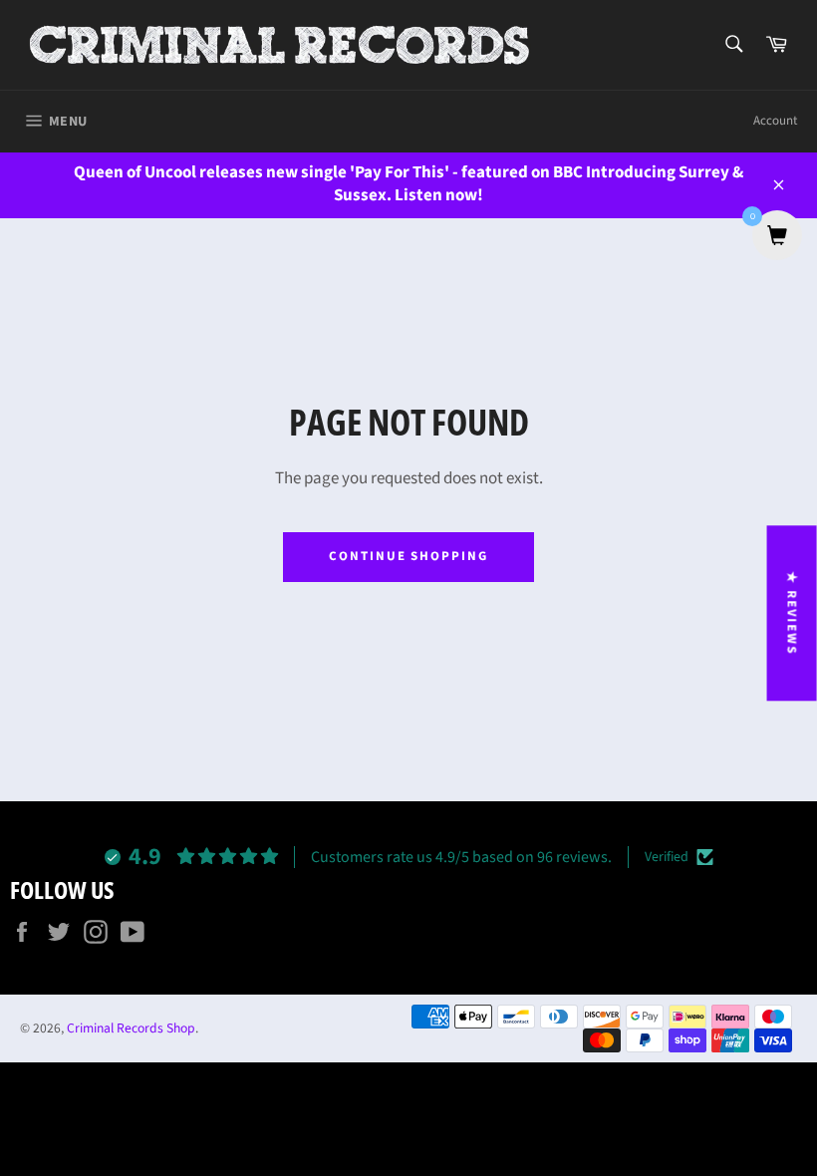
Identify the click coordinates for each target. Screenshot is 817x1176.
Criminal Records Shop (131, 1028)
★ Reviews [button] (792, 613)
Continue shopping (408, 556)
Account (775, 121)
